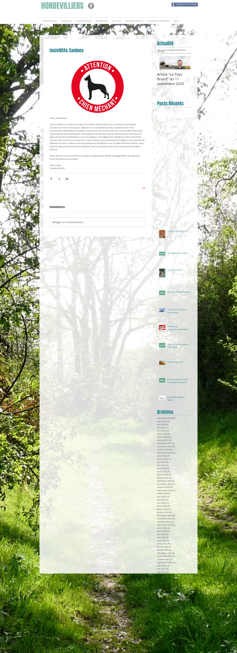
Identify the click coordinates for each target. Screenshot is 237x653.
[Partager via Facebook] (51, 178)
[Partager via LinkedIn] (67, 178)
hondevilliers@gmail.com (175, 28)
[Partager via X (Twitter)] (59, 178)
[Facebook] (91, 6)
